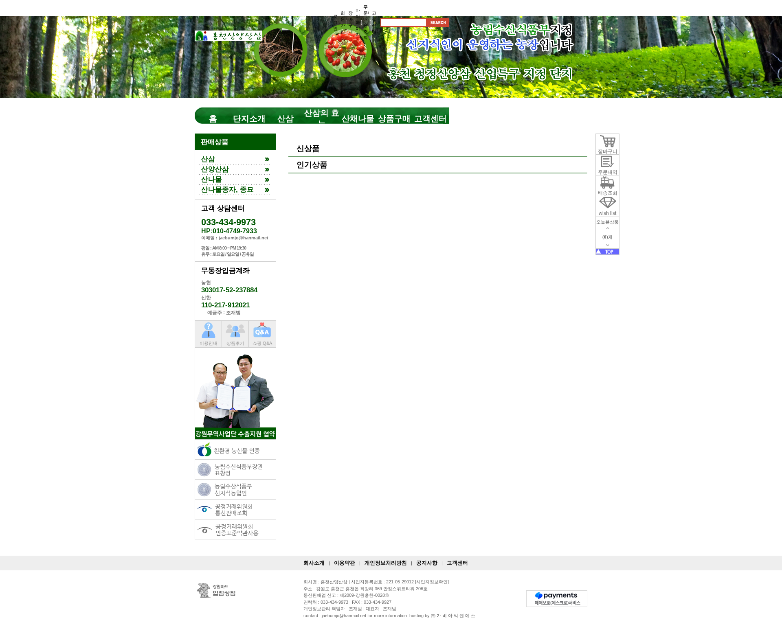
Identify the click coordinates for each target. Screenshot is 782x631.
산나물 (211, 179)
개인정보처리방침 (386, 563)
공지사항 (426, 563)
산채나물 (358, 118)
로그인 (335, 22)
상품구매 (394, 118)
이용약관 (344, 563)
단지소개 (249, 118)
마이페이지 (358, 22)
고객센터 (430, 118)
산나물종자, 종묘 (227, 189)
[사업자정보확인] (432, 581)
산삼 (285, 118)
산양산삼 (215, 169)
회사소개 (314, 563)
